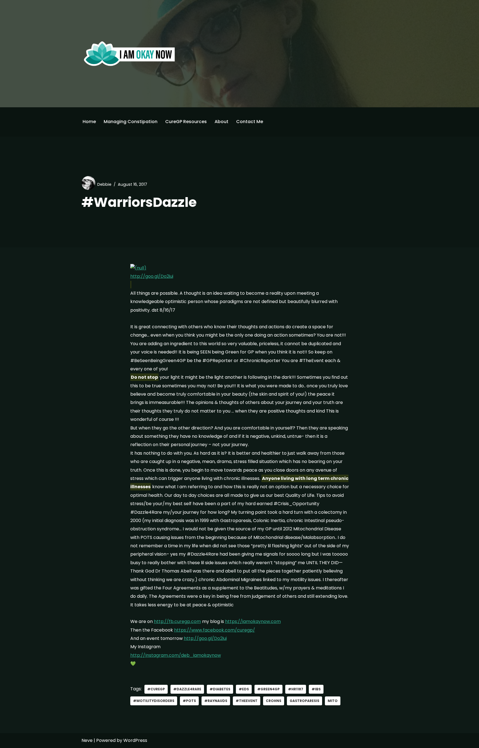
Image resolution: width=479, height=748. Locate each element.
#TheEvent (247, 700)
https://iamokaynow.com (253, 621)
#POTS (189, 700)
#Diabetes (220, 689)
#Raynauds (215, 700)
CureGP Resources (186, 121)
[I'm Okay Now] (129, 53)
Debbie (104, 184)
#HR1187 (295, 689)
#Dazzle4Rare (187, 689)
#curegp (156, 689)
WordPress (135, 740)
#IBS (316, 689)
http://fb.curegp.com (177, 621)
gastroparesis (304, 700)
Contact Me (249, 121)
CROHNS (273, 700)
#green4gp (268, 689)
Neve (87, 740)
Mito (333, 700)
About (221, 121)
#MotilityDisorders (153, 700)
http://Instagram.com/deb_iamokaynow (175, 655)
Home (89, 121)
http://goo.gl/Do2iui (151, 276)
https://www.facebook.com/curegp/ (214, 630)
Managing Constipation (130, 121)
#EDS (244, 689)
